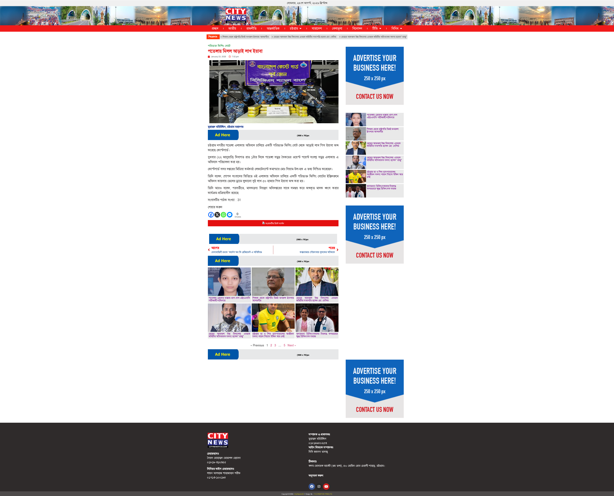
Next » (292, 345)
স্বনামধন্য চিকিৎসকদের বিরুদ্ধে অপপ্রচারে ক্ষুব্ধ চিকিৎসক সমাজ (317, 335)
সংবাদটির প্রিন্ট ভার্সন (274, 223)
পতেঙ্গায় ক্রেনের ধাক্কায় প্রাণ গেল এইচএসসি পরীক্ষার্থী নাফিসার (229, 299)
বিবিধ (395, 28)
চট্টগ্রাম (294, 28)
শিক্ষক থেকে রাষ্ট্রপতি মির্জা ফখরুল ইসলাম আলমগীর (223, 36)
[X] (217, 215)
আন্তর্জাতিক (273, 28)
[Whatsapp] (223, 215)
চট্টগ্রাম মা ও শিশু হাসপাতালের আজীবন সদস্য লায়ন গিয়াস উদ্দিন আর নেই (273, 335)
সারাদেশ (317, 28)
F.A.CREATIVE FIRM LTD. (323, 494)
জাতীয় (232, 28)
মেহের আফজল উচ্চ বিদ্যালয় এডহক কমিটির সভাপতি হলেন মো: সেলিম (282, 36)
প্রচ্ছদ (215, 28)
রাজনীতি (251, 28)
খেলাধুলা (337, 28)
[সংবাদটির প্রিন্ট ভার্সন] (263, 223)
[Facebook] (211, 215)
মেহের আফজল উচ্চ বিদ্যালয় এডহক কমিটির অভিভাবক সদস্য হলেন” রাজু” (351, 36)
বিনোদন (357, 28)
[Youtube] (326, 486)
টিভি (375, 28)
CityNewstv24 (299, 494)
